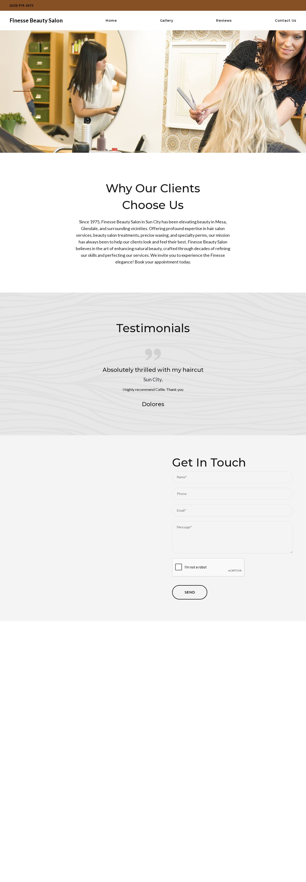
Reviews (224, 21)
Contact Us (285, 21)
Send (190, 592)
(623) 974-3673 (21, 5)
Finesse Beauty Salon (36, 20)
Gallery (166, 21)
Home (111, 21)
